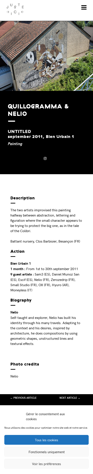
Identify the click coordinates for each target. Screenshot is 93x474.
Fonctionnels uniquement (47, 452)
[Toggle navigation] (84, 7)
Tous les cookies (46, 440)
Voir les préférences (46, 464)
